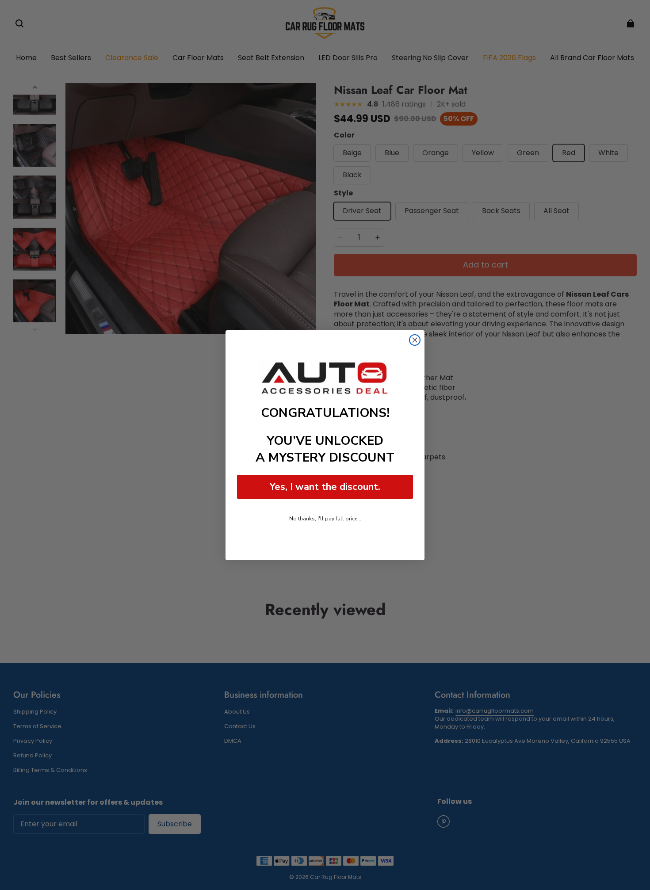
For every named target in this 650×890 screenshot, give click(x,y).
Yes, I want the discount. (325, 486)
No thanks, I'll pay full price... (325, 518)
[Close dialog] (414, 340)
